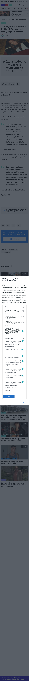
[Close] (25, 279)
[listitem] (14, 307)
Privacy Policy (23, 402)
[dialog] (14, 340)
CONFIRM (9, 396)
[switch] (23, 311)
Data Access (14, 402)
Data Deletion (5, 402)
